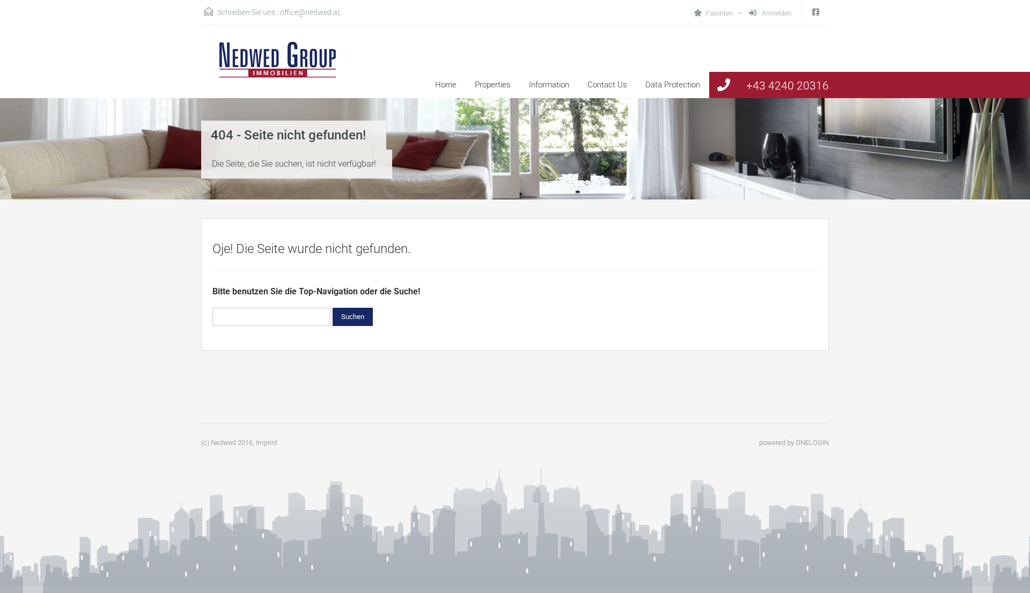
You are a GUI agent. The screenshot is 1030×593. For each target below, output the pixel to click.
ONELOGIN (812, 443)
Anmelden (775, 13)
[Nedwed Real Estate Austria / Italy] (271, 69)
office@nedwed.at (310, 12)
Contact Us (607, 85)
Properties (493, 85)
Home (446, 85)
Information (549, 85)
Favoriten (719, 13)
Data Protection (672, 85)
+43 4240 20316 (787, 85)
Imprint (266, 443)
